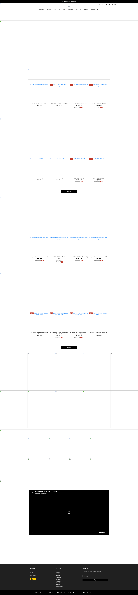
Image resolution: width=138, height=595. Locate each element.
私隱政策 (58, 583)
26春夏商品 (41, 10)
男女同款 (49, 10)
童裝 (64, 10)
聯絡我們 (32, 572)
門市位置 (58, 574)
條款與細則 (58, 581)
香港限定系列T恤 (95, 10)
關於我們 (58, 572)
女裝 (59, 10)
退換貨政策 (58, 579)
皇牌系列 (86, 10)
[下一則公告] (109, 1)
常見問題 (58, 584)
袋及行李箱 (70, 10)
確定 (95, 580)
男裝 (55, 10)
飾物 (77, 10)
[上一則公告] (28, 1)
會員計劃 (58, 575)
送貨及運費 (58, 577)
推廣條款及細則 (59, 586)
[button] (69, 512)
